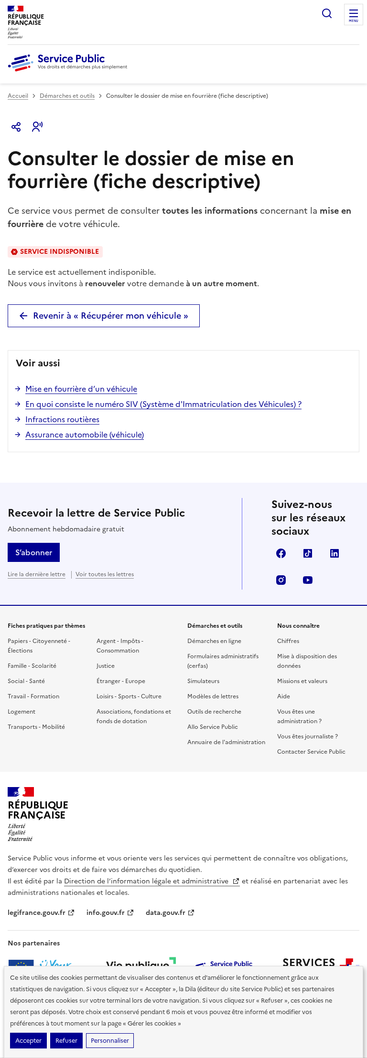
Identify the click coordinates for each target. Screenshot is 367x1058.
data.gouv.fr (165, 913)
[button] (37, 126)
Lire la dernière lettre (36, 574)
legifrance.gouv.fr (36, 913)
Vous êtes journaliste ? (307, 736)
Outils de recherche (214, 711)
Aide (283, 696)
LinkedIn (334, 553)
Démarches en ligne (214, 641)
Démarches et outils (67, 96)
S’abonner (33, 552)
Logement (21, 711)
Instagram (281, 580)
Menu (353, 21)
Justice (106, 666)
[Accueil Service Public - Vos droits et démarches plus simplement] (70, 72)
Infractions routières (62, 419)
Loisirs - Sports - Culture (129, 696)
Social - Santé (26, 681)
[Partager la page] (16, 126)
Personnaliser (110, 1040)
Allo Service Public (212, 727)
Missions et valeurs (302, 681)
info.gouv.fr (105, 913)
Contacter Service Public (311, 751)
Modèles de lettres (212, 696)
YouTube (307, 580)
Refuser (66, 1040)
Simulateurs (203, 681)
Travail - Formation (33, 696)
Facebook (281, 553)
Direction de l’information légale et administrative (147, 881)
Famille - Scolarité (32, 666)
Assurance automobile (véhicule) (84, 434)
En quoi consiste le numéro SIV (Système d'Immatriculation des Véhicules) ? (163, 404)
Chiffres (288, 641)
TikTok (307, 553)
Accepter (28, 1040)
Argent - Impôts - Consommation (120, 646)
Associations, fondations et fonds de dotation (134, 716)
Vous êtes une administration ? (299, 716)
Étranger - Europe (121, 681)
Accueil (18, 96)
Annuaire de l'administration (226, 742)
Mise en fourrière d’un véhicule (81, 388)
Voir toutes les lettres (105, 574)
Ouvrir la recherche (326, 13)
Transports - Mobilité (36, 727)
